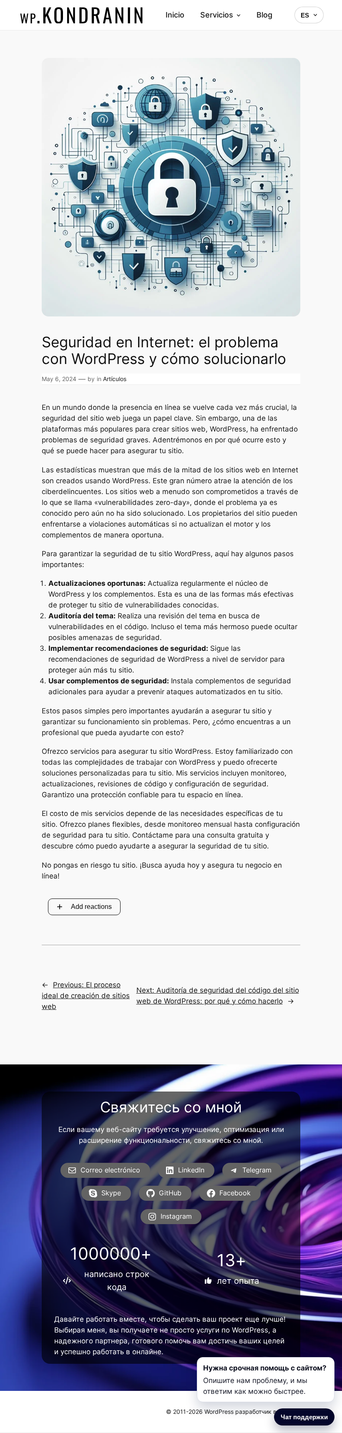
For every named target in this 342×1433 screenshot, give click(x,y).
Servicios (216, 15)
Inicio (175, 15)
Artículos (114, 378)
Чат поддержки (304, 1416)
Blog (264, 15)
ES (305, 15)
